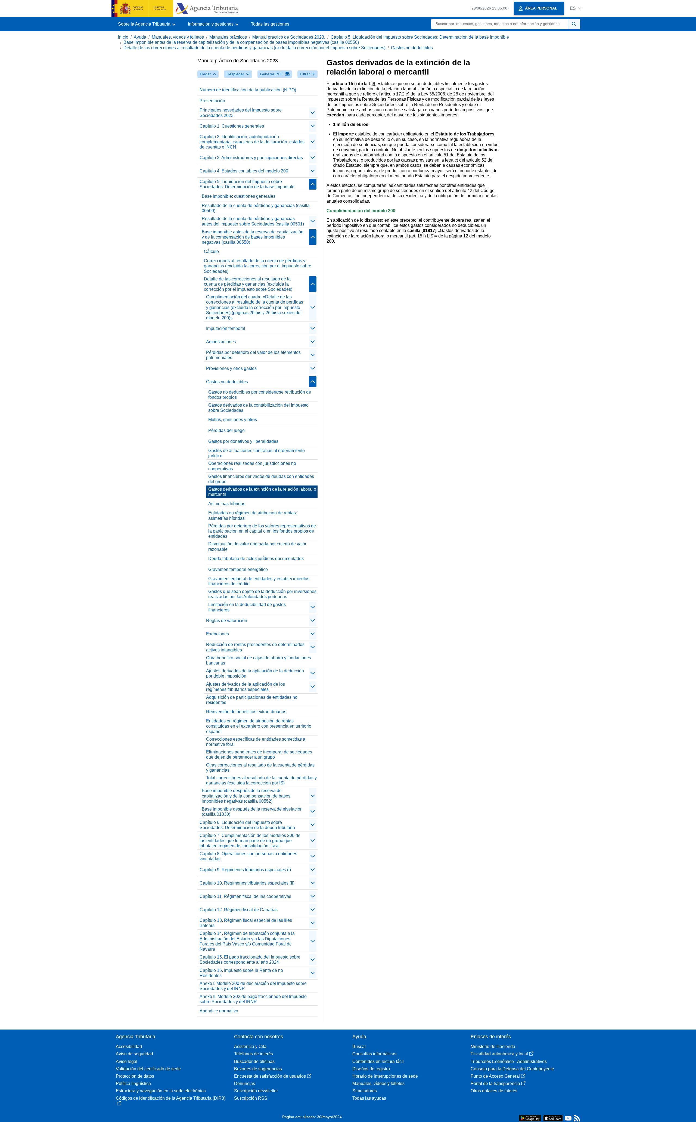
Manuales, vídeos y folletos (178, 37)
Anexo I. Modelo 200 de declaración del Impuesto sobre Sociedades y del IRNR (253, 986)
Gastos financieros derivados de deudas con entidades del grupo (261, 479)
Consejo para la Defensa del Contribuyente (512, 1069)
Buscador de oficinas (254, 1061)
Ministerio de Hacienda (493, 1046)
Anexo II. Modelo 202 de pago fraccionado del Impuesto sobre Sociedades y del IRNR (253, 999)
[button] (575, 8)
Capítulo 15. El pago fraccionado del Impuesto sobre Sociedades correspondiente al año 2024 (250, 960)
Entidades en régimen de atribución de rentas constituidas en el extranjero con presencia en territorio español (258, 726)
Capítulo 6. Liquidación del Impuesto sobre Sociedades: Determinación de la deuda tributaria (247, 825)
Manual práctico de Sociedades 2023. (288, 37)
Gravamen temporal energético (238, 569)
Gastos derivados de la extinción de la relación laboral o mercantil (262, 492)
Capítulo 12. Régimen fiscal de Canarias (239, 909)
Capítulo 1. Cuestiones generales (232, 126)
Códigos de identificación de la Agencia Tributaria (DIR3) (170, 1098)
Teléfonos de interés (253, 1054)
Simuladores (364, 1091)
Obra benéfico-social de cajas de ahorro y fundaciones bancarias (258, 660)
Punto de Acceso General (495, 1076)
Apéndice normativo (219, 1011)
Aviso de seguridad (134, 1054)
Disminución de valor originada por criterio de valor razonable (257, 546)
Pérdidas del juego (226, 430)
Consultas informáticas (374, 1054)
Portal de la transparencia (495, 1083)
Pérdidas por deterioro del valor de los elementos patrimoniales (253, 355)
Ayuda (140, 37)
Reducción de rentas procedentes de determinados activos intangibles (255, 647)
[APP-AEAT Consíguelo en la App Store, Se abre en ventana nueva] (553, 1117)
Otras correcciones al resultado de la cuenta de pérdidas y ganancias (260, 767)
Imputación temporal (225, 328)
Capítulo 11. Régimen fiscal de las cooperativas (245, 896)
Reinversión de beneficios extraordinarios (246, 711)
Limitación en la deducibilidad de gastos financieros (247, 607)
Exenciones (217, 634)
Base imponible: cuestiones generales (238, 196)
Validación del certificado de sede (148, 1069)
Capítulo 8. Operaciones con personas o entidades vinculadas (248, 856)
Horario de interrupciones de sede (385, 1076)
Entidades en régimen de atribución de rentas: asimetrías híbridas (252, 515)
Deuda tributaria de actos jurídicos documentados (256, 558)
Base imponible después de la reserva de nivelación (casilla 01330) (252, 812)
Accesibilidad (129, 1046)
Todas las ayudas (369, 1098)
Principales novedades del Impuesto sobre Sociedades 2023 (241, 113)
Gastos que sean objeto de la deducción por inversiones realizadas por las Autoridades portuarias (262, 594)
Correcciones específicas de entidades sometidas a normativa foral (255, 742)
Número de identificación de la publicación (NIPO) (248, 90)
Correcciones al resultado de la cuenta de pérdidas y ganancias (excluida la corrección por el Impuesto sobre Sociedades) (257, 265)
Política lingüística (133, 1083)
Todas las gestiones (270, 24)
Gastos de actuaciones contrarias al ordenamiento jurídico (256, 453)
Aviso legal (126, 1061)
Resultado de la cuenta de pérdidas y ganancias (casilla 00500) (256, 208)
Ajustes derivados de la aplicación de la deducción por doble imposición (255, 673)
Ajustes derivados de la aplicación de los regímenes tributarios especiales (245, 687)
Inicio (123, 37)
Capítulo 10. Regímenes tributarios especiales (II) (247, 883)
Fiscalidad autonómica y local (499, 1054)
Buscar (359, 1046)
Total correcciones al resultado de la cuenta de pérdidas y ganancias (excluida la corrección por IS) (261, 780)
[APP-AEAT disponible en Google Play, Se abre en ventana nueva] (530, 1117)
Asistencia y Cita (250, 1046)
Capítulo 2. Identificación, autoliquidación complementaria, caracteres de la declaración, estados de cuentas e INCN (252, 141)
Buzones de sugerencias (258, 1069)
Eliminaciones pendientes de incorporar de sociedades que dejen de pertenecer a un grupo (259, 754)
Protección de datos (135, 1076)
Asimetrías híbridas (226, 503)
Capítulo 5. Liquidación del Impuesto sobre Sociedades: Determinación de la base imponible (420, 37)
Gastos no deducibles (412, 47)
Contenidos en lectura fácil (378, 1061)
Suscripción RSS (250, 1098)
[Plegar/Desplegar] (312, 112)
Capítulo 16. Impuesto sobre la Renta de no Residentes (241, 973)
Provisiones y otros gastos (231, 368)
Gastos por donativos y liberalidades (243, 441)
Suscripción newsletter (256, 1091)
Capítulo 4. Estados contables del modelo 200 (244, 171)
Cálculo (211, 251)
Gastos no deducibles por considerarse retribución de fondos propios (259, 395)
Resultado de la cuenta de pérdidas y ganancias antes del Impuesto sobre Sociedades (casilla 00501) (253, 221)
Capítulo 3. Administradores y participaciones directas (251, 157)
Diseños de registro (371, 1069)
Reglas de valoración (226, 620)
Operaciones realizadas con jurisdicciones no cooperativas (252, 466)
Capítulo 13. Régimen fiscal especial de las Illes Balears (246, 923)
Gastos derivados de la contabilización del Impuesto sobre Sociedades (258, 408)
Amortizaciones (221, 341)
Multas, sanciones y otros (232, 419)
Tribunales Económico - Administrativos (509, 1061)
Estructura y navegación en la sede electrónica (161, 1091)
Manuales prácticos (228, 37)
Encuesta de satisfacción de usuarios (270, 1076)
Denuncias (244, 1083)
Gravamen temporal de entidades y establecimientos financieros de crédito (258, 581)
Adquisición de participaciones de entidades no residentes (251, 700)
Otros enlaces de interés (494, 1091)
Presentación (212, 100)
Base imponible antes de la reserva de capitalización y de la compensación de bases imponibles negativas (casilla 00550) (241, 42)
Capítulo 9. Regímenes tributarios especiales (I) (245, 869)
